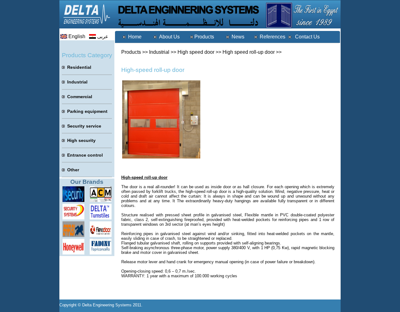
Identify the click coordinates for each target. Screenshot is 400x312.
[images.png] (73, 217)
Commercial (79, 96)
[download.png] (101, 235)
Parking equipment (87, 111)
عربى (102, 36)
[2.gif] (73, 235)
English (76, 36)
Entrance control (85, 155)
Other (73, 169)
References (272, 36)
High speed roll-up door (248, 52)
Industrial (159, 52)
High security (81, 140)
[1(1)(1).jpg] (101, 252)
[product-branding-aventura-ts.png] (101, 217)
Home (135, 36)
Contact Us (307, 36)
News (238, 36)
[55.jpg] (73, 200)
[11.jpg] (73, 252)
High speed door (196, 52)
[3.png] (101, 200)
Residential (79, 67)
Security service (84, 125)
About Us (169, 36)
